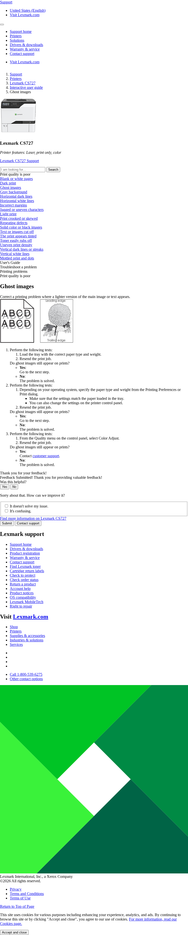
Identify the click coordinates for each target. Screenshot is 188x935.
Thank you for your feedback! (23, 473)
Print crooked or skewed (19, 218)
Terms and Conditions (27, 894)
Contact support (28, 523)
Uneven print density (16, 245)
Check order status (24, 580)
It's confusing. (20, 511)
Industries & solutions (26, 640)
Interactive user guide (26, 87)
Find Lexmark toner (25, 566)
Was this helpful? (13, 482)
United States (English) (28, 10)
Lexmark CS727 (22, 83)
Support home (21, 544)
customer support (46, 456)
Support (16, 74)
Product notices (22, 593)
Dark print (8, 183)
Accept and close (14, 932)
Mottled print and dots (17, 258)
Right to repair (21, 606)
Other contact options (26, 679)
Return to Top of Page (17, 906)
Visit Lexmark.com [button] (24, 15)
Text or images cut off (17, 232)
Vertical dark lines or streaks (21, 249)
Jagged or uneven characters (22, 210)
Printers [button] (16, 36)
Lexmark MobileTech (26, 602)
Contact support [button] (22, 54)
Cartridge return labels (27, 571)
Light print (8, 214)
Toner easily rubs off (16, 240)
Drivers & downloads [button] (26, 45)
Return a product (23, 584)
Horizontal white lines (17, 201)
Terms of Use (20, 898)
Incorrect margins (13, 205)
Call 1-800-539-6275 (26, 674)
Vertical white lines (14, 254)
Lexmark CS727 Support (19, 161)
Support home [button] (21, 31)
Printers (16, 79)
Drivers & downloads (26, 549)
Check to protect (22, 575)
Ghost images (10, 187)
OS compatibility (23, 597)
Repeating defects (13, 223)
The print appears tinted (18, 236)
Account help (20, 588)
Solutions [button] (17, 40)
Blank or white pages (16, 179)
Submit (7, 523)
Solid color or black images (21, 227)
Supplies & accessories (27, 636)
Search (53, 169)
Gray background (13, 192)
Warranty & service (25, 558)
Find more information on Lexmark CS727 (33, 518)
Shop (14, 627)
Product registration (25, 553)
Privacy (16, 889)
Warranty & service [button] (25, 49)
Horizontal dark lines (16, 196)
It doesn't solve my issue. (29, 506)
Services (16, 644)
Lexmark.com (30, 616)
